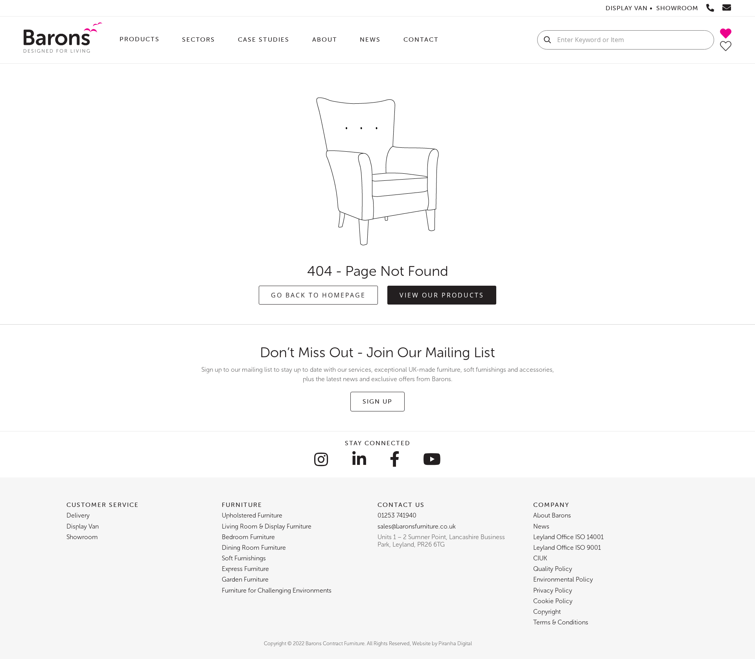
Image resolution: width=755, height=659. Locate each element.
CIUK (540, 558)
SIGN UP (377, 401)
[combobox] (625, 40)
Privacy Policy (552, 590)
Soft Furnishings (244, 558)
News (370, 39)
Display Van (82, 526)
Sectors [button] (198, 39)
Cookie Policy (553, 601)
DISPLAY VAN (627, 8)
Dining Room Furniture (254, 547)
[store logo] (63, 39)
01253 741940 (397, 515)
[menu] (319, 40)
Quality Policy (552, 568)
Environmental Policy (563, 579)
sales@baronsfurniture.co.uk (417, 526)
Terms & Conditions (560, 622)
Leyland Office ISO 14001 (568, 537)
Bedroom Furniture (248, 537)
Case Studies (263, 39)
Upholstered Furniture (252, 515)
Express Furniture (245, 568)
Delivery (78, 515)
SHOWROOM (677, 8)
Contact (421, 39)
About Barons (552, 515)
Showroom (82, 537)
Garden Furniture (245, 579)
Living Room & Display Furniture (266, 526)
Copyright (547, 611)
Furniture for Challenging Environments (276, 590)
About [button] (324, 39)
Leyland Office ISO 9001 (567, 547)
